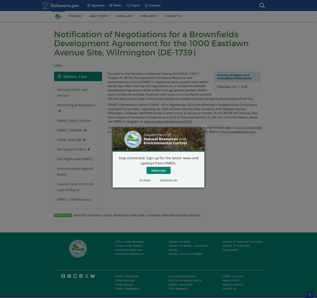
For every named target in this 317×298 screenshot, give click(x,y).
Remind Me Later (169, 180)
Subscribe (158, 170)
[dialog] (158, 158)
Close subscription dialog (204, 128)
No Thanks (144, 180)
